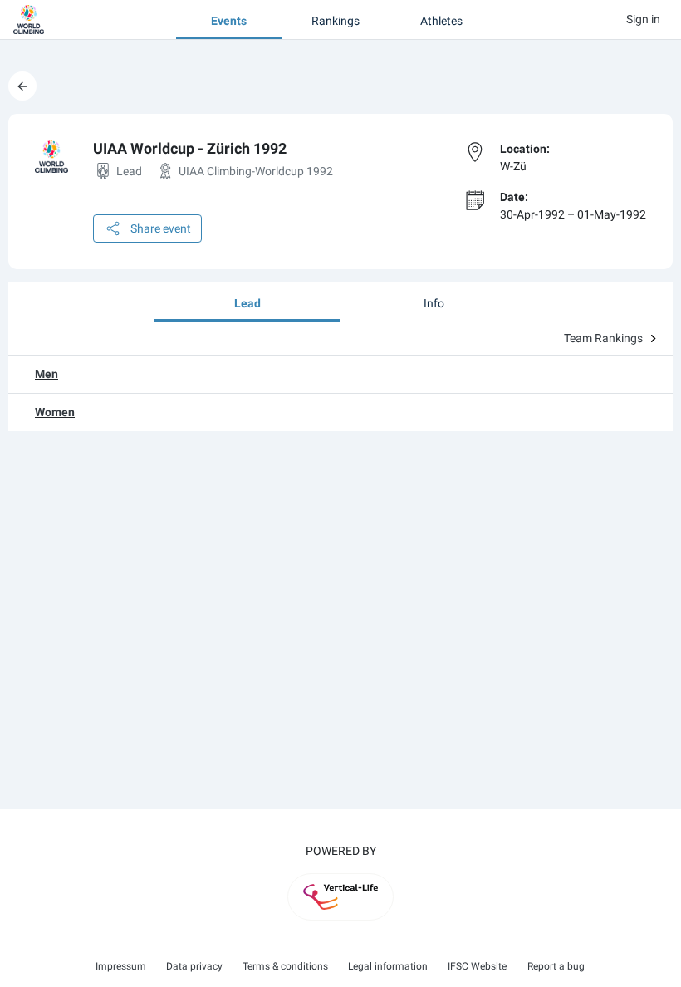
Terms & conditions (285, 966)
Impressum (121, 966)
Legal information (388, 966)
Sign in (643, 19)
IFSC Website (477, 966)
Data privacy (194, 966)
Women (55, 412)
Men (46, 374)
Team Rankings (603, 338)
